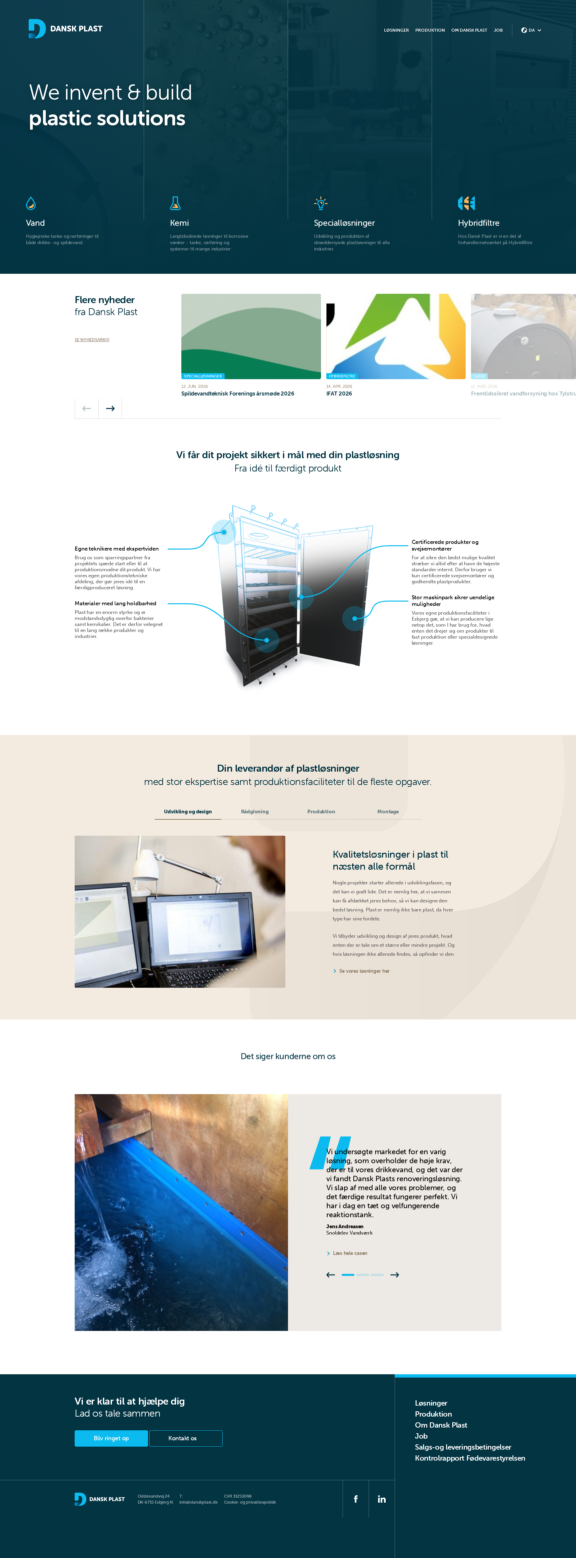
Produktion (433, 1414)
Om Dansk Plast (441, 1425)
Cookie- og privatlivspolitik (250, 1502)
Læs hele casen (350, 1253)
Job (498, 30)
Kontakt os (182, 1438)
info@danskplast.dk (198, 1502)
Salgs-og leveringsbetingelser (463, 1447)
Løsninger (431, 1403)
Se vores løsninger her (364, 971)
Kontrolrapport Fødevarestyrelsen (470, 1458)
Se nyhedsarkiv (92, 339)
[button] (86, 409)
